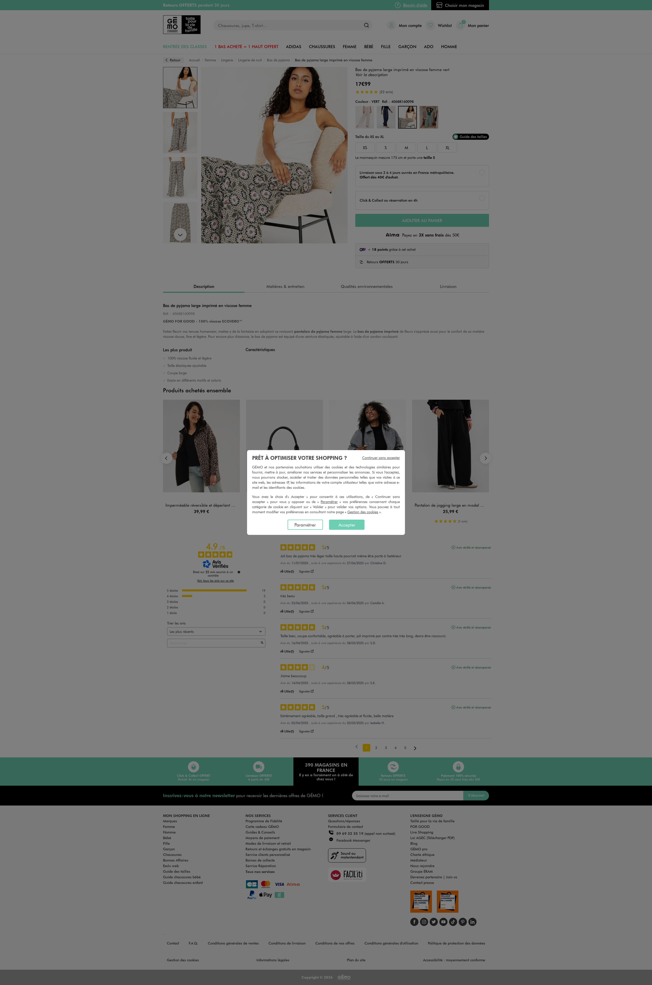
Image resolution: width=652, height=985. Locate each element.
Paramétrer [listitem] (305, 525)
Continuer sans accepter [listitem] (381, 457)
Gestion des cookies (362, 511)
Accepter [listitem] (346, 525)
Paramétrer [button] (329, 501)
